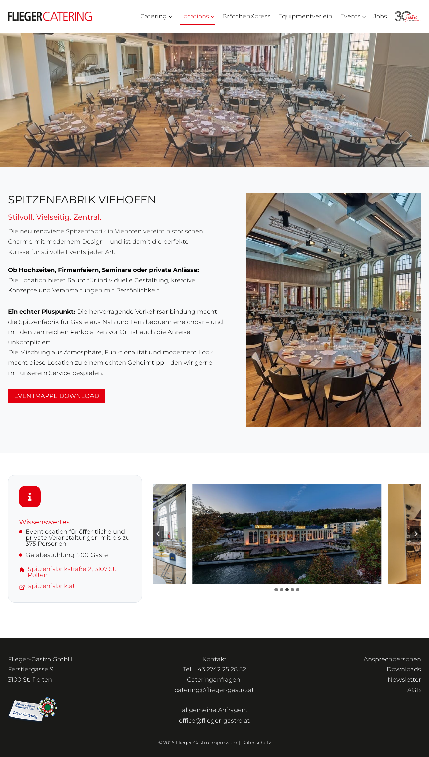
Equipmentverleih (305, 16)
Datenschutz (256, 743)
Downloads (404, 669)
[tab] (276, 589)
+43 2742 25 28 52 (220, 669)
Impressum (223, 743)
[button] (286, 534)
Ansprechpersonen (392, 659)
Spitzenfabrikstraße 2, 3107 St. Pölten (72, 572)
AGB (414, 690)
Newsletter (404, 679)
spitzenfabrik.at (51, 586)
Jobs (380, 16)
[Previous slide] (158, 534)
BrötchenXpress (246, 16)
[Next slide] (415, 534)
